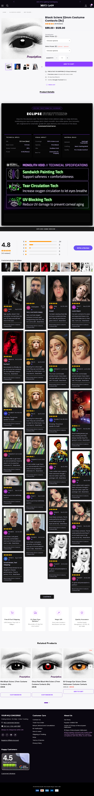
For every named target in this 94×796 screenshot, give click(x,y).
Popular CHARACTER (71, 723)
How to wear (37, 731)
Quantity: (50, 58)
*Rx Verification (49, 34)
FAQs (34, 737)
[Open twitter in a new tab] (15, 734)
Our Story (67, 720)
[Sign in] (86, 6)
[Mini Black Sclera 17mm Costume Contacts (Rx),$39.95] (15, 663)
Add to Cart (78, 691)
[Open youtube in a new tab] (11, 734)
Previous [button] (14, 2)
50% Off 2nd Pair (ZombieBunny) (47, 2)
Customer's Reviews (8, 773)
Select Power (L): (51, 36)
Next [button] (80, 2)
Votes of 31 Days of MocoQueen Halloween (75, 726)
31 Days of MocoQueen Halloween (75, 730)
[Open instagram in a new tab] (2, 734)
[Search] (7, 5)
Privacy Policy (37, 743)
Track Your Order (38, 723)
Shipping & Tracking (39, 734)
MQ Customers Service (11, 723)
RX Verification (38, 728)
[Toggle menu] (2, 6)
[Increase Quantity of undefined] (67, 58)
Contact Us (37, 720)
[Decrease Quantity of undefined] (56, 58)
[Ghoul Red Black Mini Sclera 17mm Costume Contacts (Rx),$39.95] (47, 663)
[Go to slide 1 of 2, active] (46, 702)
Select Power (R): (56, 46)
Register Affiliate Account (10, 740)
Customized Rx (15, 695)
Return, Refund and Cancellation (44, 725)
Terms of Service (38, 740)
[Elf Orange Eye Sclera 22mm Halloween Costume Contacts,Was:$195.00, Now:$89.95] (78, 663)
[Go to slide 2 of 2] (49, 702)
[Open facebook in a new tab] (7, 734)
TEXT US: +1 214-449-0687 (11, 726)
